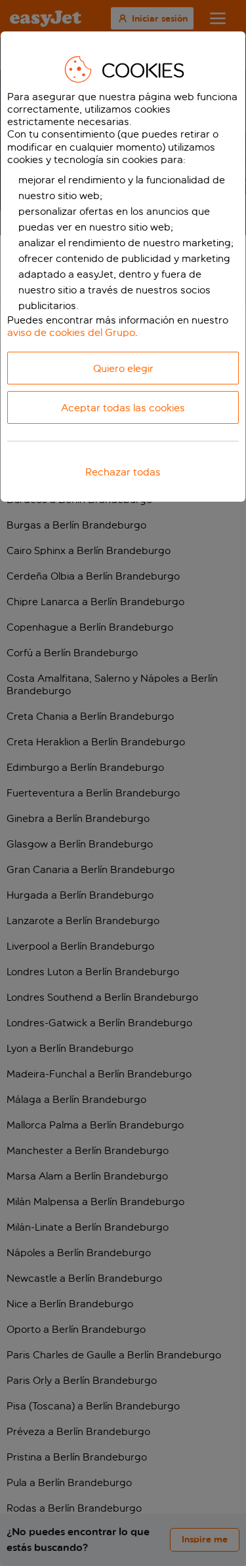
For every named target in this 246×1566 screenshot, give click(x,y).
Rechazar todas (123, 472)
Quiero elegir (123, 368)
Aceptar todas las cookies (123, 407)
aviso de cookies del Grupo (71, 332)
